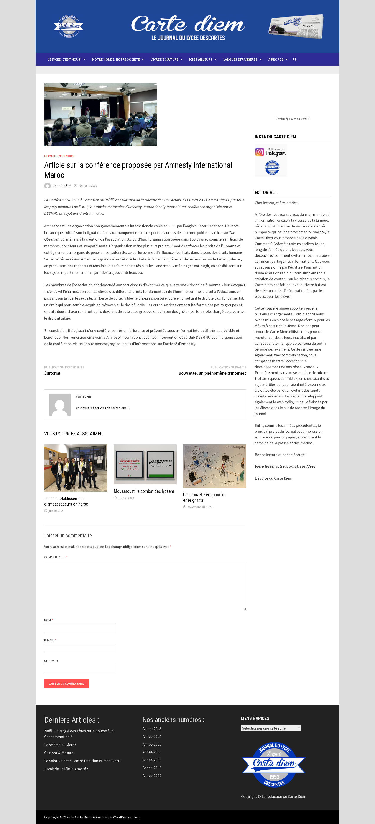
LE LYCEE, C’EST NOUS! (64, 59)
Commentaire (56, 557)
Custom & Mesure (58, 752)
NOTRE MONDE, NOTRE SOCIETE (116, 59)
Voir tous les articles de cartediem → (103, 408)
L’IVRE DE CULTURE (164, 59)
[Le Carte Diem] (187, 25)
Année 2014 (152, 736)
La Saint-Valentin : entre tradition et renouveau (82, 760)
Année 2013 (152, 728)
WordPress (121, 817)
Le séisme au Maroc (60, 744)
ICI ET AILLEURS (200, 59)
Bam (137, 817)
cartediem (64, 186)
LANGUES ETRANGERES (240, 59)
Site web (51, 661)
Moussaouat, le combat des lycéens (144, 491)
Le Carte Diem (81, 817)
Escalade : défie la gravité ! (66, 768)
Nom (48, 620)
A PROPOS (276, 59)
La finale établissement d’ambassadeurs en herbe (66, 501)
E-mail (50, 640)
